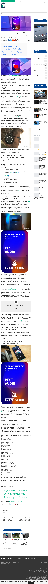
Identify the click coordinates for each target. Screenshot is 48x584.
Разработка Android (38, 75)
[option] (40, 33)
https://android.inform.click (42, 563)
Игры (4, 11)
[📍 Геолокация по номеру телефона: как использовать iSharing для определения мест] (16, 535)
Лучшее (17, 11)
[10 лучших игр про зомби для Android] (36, 153)
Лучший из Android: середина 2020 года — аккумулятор (15, 490)
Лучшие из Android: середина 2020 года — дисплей (14, 488)
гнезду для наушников (23, 320)
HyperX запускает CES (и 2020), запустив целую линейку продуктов (40, 159)
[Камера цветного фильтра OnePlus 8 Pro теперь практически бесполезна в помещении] (36, 123)
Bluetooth (10, 171)
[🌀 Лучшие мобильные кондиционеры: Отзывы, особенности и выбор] (25, 535)
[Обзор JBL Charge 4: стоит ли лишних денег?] (36, 110)
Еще (37, 11)
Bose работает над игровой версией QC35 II (42, 188)
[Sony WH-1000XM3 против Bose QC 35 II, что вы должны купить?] (36, 182)
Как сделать (10, 11)
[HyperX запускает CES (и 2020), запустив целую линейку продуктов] (36, 159)
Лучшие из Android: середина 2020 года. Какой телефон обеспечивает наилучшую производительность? (9, 522)
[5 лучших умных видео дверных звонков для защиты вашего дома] (36, 131)
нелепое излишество (12, 289)
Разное (4, 533)
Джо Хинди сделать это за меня (18, 298)
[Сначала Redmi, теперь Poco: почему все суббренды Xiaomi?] (40, 33)
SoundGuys (16, 162)
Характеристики (40, 26)
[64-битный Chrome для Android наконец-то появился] (36, 116)
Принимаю (31, 582)
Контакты (18, 1)
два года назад (18, 96)
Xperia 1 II (20, 190)
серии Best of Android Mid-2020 (12, 75)
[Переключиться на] (20, 1)
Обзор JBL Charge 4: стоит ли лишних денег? (43, 109)
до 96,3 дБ (17, 116)
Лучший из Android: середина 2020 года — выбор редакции (16, 496)
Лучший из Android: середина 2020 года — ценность (14, 494)
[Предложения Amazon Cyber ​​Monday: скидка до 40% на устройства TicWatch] (36, 167)
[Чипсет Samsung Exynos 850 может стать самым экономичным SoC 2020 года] (36, 102)
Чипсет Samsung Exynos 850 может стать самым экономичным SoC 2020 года (40, 102)
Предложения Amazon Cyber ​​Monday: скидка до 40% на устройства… (40, 167)
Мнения (35, 77)
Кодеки (5, 171)
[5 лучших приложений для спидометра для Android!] (36, 146)
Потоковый (36, 70)
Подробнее (37, 582)
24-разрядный (4, 411)
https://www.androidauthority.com (15, 501)
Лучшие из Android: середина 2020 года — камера (14, 493)
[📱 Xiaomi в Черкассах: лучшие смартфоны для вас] (7, 535)
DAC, (11, 288)
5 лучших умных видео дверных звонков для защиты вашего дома (40, 132)
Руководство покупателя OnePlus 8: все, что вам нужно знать (24, 520)
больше (11, 320)
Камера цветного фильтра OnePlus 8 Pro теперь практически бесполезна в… (40, 123)
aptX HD (11, 172)
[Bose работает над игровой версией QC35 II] (36, 189)
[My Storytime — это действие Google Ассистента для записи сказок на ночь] (36, 175)
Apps (13, 533)
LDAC (17, 172)
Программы (32, 11)
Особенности (23, 11)
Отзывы (35, 68)
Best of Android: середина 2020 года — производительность (16, 491)
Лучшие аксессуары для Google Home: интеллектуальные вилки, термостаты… (40, 196)
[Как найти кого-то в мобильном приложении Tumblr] (36, 139)
